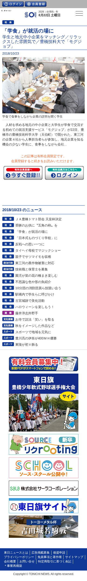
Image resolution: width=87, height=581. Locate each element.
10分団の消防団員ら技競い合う (38, 288)
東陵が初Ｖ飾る (26, 344)
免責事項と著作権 (50, 557)
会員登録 (36, 4)
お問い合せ (27, 561)
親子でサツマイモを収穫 (33, 257)
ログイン (13, 4)
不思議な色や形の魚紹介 (33, 282)
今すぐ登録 (22, 173)
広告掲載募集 (41, 552)
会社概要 (10, 561)
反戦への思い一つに (30, 244)
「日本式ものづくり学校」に (36, 238)
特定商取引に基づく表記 (54, 561)
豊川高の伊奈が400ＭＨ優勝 (36, 338)
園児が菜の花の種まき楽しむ (36, 275)
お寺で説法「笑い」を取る (34, 319)
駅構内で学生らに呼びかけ (34, 294)
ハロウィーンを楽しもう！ (34, 307)
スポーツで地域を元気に (33, 332)
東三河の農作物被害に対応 (34, 263)
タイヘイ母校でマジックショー (38, 250)
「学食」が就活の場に (31, 231)
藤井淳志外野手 (26, 313)
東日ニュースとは (16, 552)
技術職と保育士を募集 (31, 269)
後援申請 (59, 552)
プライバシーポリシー (19, 557)
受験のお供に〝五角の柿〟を (36, 225)
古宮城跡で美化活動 (30, 300)
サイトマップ (74, 557)
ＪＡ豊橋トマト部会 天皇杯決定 (38, 219)
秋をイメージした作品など (34, 326)
